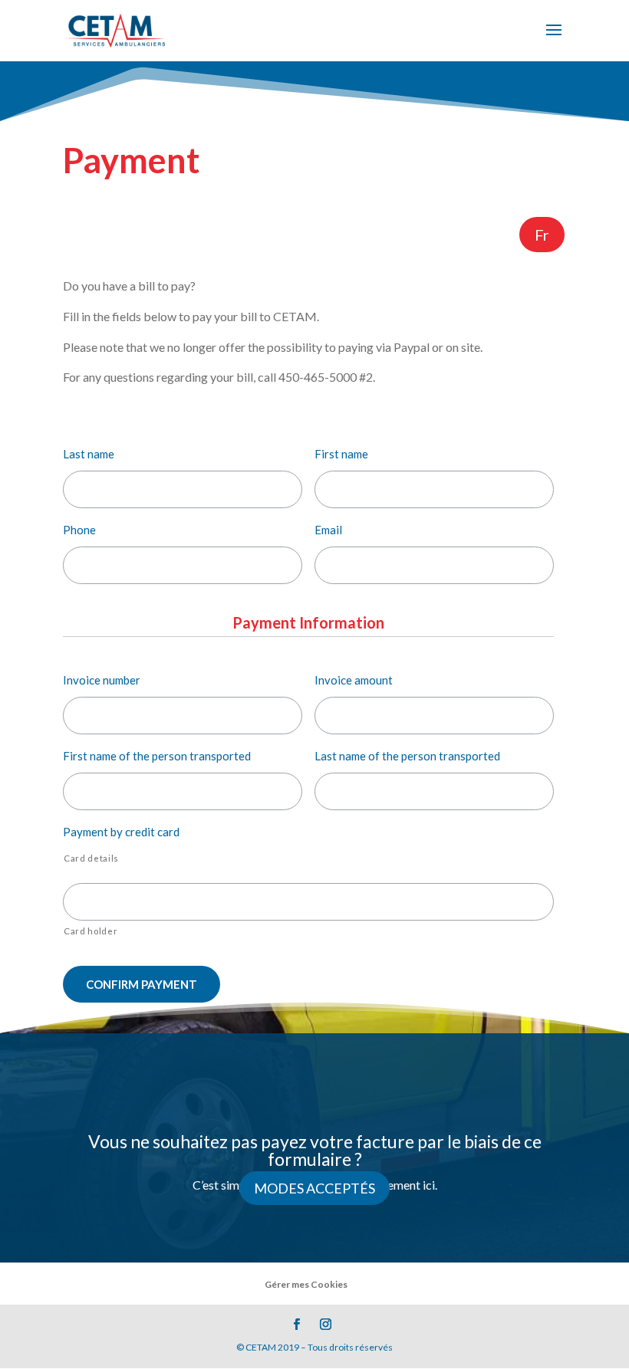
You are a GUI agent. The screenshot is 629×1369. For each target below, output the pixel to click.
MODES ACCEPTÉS (314, 1188)
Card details (91, 858)
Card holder (90, 931)
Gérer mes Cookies (306, 1284)
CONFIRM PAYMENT (141, 984)
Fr (542, 234)
